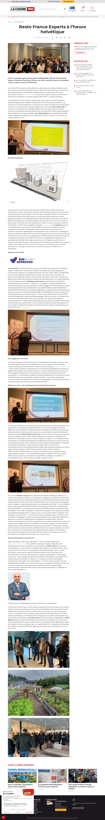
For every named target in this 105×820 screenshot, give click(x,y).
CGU (53, 818)
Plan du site (39, 818)
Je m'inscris (80, 53)
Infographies (43, 16)
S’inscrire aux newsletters (21, 1)
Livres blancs (71, 16)
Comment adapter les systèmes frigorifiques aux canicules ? (85, 75)
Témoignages (61, 16)
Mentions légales (47, 818)
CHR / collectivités (13, 16)
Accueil (10, 22)
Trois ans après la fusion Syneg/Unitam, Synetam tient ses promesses (86, 92)
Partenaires (94, 16)
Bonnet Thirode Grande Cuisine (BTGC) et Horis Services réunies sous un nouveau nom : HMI (84, 67)
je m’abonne (68, 1)
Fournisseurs (33, 16)
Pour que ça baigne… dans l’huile (85, 86)
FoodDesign (47, 225)
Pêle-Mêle (52, 16)
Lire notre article (29, 94)
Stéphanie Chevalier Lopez (17, 544)
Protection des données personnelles (64, 818)
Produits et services (83, 16)
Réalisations (24, 16)
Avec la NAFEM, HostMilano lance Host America (85, 81)
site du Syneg (24, 307)
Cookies (76, 818)
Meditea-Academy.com (61, 366)
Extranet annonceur (54, 1)
